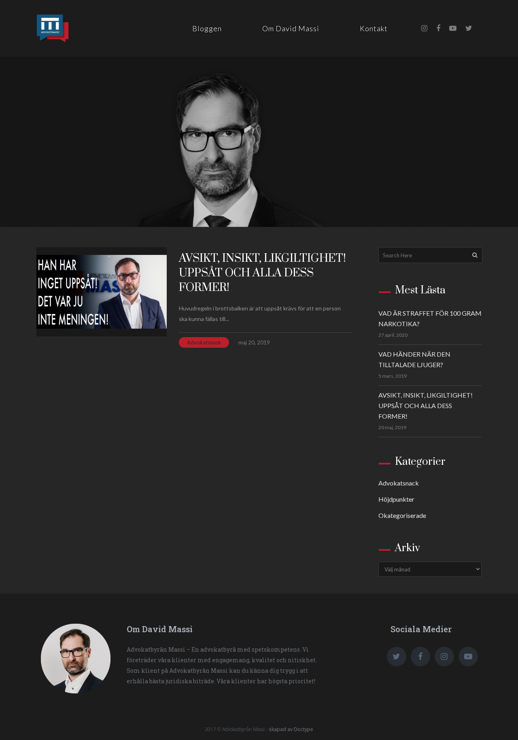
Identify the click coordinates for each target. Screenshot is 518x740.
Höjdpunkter (396, 499)
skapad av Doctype (291, 729)
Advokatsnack (204, 342)
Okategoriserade (402, 515)
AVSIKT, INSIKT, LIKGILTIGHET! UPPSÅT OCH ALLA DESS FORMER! (262, 273)
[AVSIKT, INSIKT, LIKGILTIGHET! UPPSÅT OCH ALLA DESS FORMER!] (101, 291)
